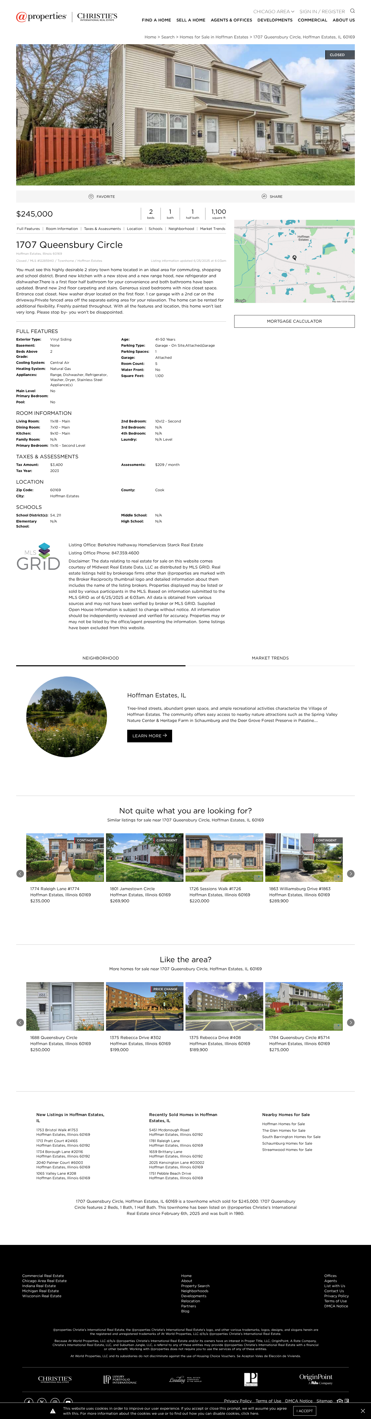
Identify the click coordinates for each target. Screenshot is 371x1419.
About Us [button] (344, 20)
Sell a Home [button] (190, 20)
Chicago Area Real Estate (44, 1281)
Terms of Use (335, 1301)
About (186, 1281)
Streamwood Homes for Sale (287, 1150)
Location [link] (135, 229)
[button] (294, 261)
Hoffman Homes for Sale (283, 1124)
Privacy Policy (336, 1296)
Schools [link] (156, 229)
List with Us (334, 1286)
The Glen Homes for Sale (283, 1130)
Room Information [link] (62, 229)
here (254, 1413)
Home (186, 1276)
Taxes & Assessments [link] (103, 229)
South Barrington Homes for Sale (291, 1137)
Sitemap (324, 1401)
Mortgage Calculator (294, 321)
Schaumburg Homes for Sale (287, 1143)
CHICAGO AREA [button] (271, 11)
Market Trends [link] (212, 229)
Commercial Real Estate (43, 1276)
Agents (330, 1281)
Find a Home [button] (156, 20)
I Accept (305, 1411)
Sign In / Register (322, 11)
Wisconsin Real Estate (41, 1296)
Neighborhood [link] (182, 229)
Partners (188, 1306)
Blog (185, 1311)
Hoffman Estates (89, 261)
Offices (330, 1276)
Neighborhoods (194, 1291)
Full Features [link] (29, 229)
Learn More (147, 736)
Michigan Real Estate (40, 1291)
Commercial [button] (312, 20)
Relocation (190, 1301)
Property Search (195, 1286)
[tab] (101, 658)
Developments (275, 20)
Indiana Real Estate (39, 1286)
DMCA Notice (336, 1306)
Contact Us (334, 1291)
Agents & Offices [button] (231, 20)
